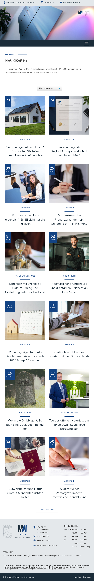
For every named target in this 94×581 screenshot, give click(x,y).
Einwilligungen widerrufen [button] (56, 569)
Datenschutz (77, 577)
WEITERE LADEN (47, 509)
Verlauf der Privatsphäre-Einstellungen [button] (33, 569)
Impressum (87, 577)
